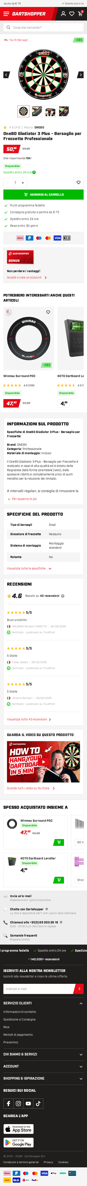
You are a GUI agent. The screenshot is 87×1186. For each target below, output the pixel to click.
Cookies (63, 1162)
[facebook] (8, 1103)
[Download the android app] (18, 1142)
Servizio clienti (17, 1003)
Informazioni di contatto (19, 1012)
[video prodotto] (43, 761)
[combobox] (46, 27)
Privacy (48, 1162)
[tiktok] (38, 1103)
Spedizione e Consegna (19, 1019)
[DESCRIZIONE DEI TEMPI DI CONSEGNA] (34, 172)
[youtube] (28, 1103)
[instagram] (18, 1103)
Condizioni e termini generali (21, 1162)
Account (11, 1066)
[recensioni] (62, 596)
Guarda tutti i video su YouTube (28, 788)
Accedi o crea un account (24, 277)
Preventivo (10, 1042)
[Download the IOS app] (18, 1129)
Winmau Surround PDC (19, 376)
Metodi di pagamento (18, 1035)
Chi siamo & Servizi (20, 1054)
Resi (6, 1027)
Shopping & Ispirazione (24, 1078)
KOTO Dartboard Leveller (38, 858)
